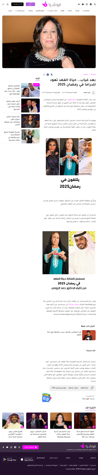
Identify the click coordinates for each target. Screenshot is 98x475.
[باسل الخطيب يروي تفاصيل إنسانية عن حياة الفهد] (37, 421)
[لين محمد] (93, 92)
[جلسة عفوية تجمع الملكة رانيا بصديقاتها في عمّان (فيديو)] (30, 136)
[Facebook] (91, 4)
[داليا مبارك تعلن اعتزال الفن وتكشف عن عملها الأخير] (30, 121)
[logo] (51, 4)
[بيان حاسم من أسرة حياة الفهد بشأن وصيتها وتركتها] (61, 421)
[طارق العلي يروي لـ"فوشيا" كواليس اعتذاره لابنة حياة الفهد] (13, 421)
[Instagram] (87, 4)
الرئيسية (93, 74)
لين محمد (87, 92)
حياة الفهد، (71, 100)
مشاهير (85, 74)
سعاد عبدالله (74, 305)
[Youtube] (83, 4)
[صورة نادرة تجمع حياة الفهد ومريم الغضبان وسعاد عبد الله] (85, 421)
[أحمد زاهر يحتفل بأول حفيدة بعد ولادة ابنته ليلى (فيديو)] (30, 105)
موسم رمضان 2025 (59, 388)
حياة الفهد (84, 388)
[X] (95, 4)
